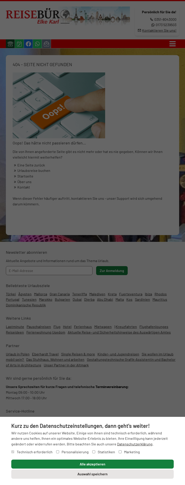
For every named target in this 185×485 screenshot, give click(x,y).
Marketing (131, 452)
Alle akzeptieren (92, 464)
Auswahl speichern (92, 474)
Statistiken (106, 452)
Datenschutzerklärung (135, 444)
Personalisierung (75, 452)
